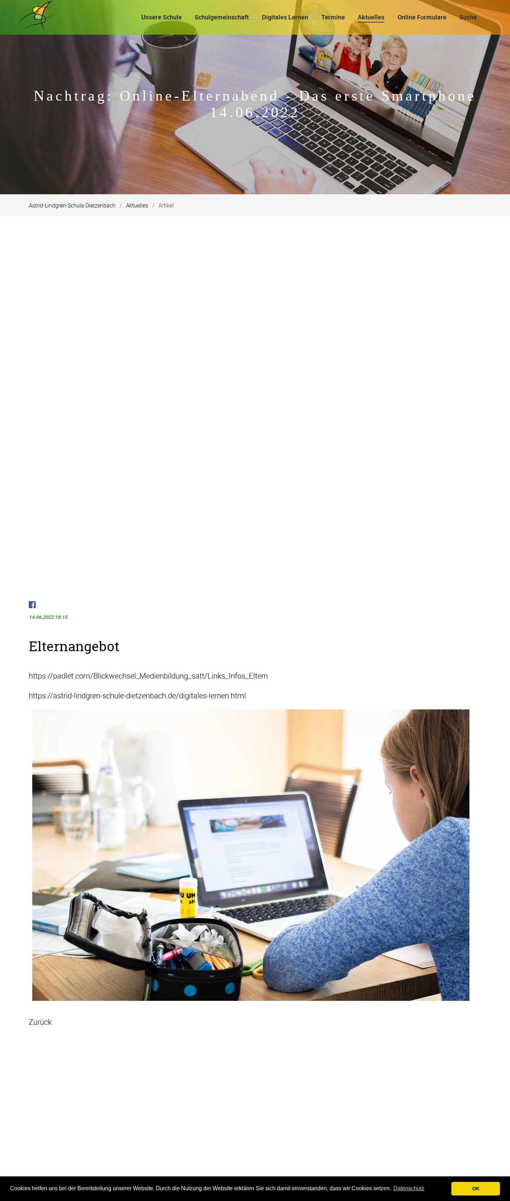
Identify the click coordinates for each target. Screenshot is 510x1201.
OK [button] (475, 1188)
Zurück (40, 1021)
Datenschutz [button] (408, 1188)
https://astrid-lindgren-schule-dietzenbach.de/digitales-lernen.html (137, 695)
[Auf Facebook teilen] (32, 605)
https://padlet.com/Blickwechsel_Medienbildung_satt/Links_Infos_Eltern (148, 675)
